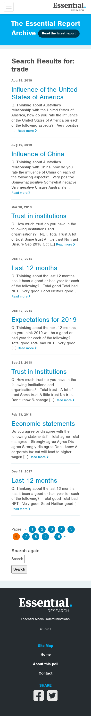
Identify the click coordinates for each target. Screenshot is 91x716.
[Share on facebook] (39, 698)
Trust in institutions (38, 216)
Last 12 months (34, 268)
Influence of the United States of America (44, 93)
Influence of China (37, 154)
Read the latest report (58, 33)
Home (46, 654)
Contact (45, 673)
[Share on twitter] (52, 698)
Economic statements (43, 423)
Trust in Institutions (39, 372)
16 (58, 536)
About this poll (45, 664)
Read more (26, 131)
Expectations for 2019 (44, 320)
